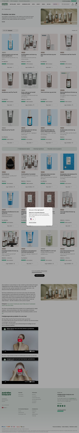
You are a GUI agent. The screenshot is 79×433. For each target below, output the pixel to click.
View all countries (32, 222)
